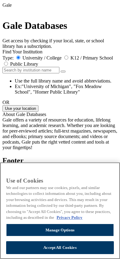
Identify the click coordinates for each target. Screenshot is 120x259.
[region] (60, 210)
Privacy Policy (69, 217)
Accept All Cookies (59, 247)
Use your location (20, 108)
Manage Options (60, 230)
